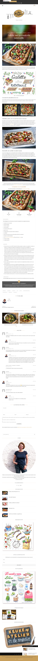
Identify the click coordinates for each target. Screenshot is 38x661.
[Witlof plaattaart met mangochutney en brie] (25, 649)
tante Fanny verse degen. (26, 188)
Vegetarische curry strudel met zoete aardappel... (32, 653)
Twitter (21, 184)
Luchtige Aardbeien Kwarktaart (14, 502)
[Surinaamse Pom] (5, 509)
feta (17, 290)
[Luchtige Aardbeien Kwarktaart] (5, 504)
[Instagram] (16, 654)
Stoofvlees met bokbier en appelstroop (15, 513)
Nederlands (6, 0)
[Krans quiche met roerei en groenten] (10, 318)
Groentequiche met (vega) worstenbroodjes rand (28, 324)
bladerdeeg (9, 290)
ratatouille (10, 292)
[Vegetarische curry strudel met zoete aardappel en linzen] (25, 654)
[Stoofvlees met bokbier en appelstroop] (5, 515)
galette (21, 290)
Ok (15, 659)
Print (33, 210)
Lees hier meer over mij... (19, 479)
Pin (30, 210)
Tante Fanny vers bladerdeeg (9, 237)
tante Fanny (15, 292)
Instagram (18, 184)
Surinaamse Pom (11, 508)
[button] (17, 1)
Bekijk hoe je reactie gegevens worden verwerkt (25, 427)
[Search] (35, 5)
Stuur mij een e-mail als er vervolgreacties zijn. (8, 419)
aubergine (4, 290)
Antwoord (34, 347)
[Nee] (36, 658)
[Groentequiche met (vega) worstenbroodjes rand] (27, 318)
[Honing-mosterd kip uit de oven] (5, 493)
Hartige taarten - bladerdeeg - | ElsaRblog (13, 365)
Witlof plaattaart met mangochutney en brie (31, 649)
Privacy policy (20, 659)
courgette (13, 290)
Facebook (14, 184)
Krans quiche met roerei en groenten (10, 324)
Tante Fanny (12, 124)
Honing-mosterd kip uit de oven (14, 491)
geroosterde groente (26, 290)
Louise (9, 299)
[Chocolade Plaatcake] (5, 498)
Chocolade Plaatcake (12, 497)
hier (15, 95)
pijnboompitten (5, 292)
